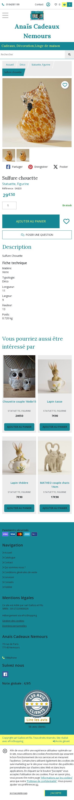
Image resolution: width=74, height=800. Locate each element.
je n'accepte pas (18, 793)
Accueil (10, 64)
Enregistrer (41, 167)
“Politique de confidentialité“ (42, 781)
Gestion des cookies (13, 620)
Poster (63, 167)
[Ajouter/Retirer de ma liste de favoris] (66, 221)
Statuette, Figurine (15, 184)
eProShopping (15, 741)
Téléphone (11, 657)
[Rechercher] (69, 54)
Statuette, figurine (40, 64)
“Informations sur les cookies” (56, 777)
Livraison (9, 577)
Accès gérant (62, 741)
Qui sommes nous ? (14, 567)
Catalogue (9, 557)
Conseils (8, 582)
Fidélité (8, 587)
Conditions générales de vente (20, 572)
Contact (39, 4)
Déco (22, 64)
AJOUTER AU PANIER (31, 221)
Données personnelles (14, 626)
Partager (17, 167)
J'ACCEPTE (56, 793)
